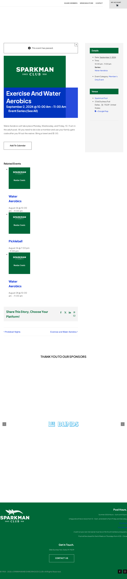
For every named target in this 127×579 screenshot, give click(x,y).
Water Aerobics (101, 70)
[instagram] (125, 572)
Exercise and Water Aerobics (63, 331)
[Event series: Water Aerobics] (24, 211)
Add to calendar (18, 145)
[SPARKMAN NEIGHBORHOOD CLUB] (15, 510)
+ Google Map (102, 111)
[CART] (117, 5)
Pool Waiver (122, 527)
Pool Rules (123, 523)
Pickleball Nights (12, 331)
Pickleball (15, 241)
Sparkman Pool (101, 98)
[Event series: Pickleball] (20, 251)
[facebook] (120, 572)
